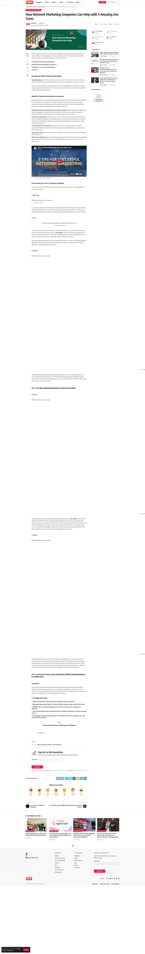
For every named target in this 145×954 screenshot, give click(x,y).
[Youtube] (98, 43)
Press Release (104, 56)
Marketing (37, 10)
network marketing (56, 744)
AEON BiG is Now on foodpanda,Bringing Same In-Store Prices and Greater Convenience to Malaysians (84, 835)
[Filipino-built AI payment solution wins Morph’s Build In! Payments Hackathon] (95, 54)
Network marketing (37, 80)
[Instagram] (112, 37)
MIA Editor (33, 23)
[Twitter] (98, 37)
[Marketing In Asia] (30, 2)
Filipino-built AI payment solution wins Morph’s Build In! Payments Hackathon (53, 701)
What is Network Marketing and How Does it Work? (57, 388)
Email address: (35, 759)
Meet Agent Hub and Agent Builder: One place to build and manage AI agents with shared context (59, 704)
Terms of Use (10, 950)
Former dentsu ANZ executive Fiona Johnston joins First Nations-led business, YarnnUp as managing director (108, 835)
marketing (48, 744)
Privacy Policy (71, 770)
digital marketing (41, 744)
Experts (29, 10)
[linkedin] (98, 32)
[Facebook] (112, 32)
